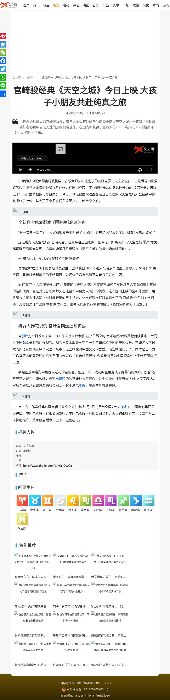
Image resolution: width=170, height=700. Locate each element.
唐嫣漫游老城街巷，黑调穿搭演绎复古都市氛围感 (123, 635)
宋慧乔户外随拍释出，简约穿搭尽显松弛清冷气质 (123, 606)
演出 (86, 5)
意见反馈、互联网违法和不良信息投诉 (85, 696)
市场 (126, 5)
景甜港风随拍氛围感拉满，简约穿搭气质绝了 (82, 635)
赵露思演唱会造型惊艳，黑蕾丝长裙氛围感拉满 (45, 635)
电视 (66, 5)
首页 (26, 5)
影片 (25, 335)
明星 (46, 5)
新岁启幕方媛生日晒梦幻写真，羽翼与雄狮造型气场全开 (127, 577)
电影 (56, 5)
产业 (106, 5)
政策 (135, 5)
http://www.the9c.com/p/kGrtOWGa (47, 465)
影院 (62, 378)
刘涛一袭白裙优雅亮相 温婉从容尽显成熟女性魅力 (85, 606)
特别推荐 (27, 545)
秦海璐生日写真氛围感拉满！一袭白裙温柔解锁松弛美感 (89, 577)
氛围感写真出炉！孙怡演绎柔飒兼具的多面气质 (45, 665)
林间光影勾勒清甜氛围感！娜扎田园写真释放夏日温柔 (49, 606)
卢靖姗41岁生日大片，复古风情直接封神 (79, 665)
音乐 (96, 5)
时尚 (155, 5)
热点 (165, 5)
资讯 (36, 5)
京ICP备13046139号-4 (97, 683)
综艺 (76, 5)
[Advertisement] (85, 43)
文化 (145, 5)
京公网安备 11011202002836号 (87, 689)
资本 (116, 5)
